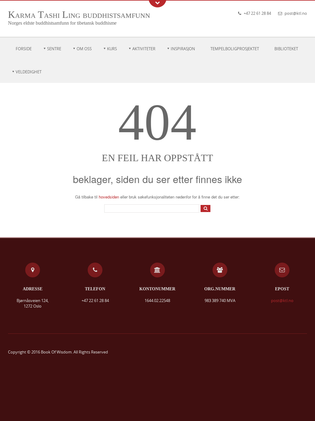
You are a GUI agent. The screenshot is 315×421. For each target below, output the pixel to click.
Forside (24, 48)
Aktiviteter (143, 48)
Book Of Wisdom (56, 352)
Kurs (112, 48)
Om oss (84, 48)
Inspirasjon (183, 48)
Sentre (54, 48)
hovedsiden (109, 197)
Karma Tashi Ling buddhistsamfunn (79, 14)
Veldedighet (29, 72)
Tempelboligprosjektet (234, 48)
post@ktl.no (296, 13)
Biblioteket (286, 48)
